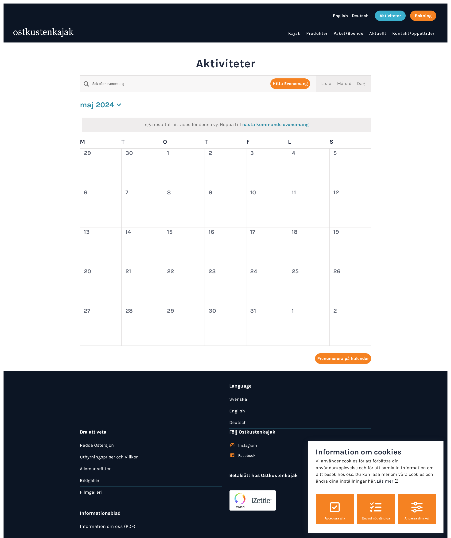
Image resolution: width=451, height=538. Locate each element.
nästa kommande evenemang (275, 124)
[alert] (226, 125)
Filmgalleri (91, 492)
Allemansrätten (96, 468)
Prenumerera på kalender (343, 358)
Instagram (247, 445)
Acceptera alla (335, 518)
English (237, 411)
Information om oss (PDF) (107, 526)
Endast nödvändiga (376, 518)
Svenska (238, 399)
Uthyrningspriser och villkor (109, 457)
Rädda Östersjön (97, 445)
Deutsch (238, 422)
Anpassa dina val (416, 518)
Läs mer (385, 481)
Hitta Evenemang (290, 83)
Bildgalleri (90, 480)
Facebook (247, 455)
